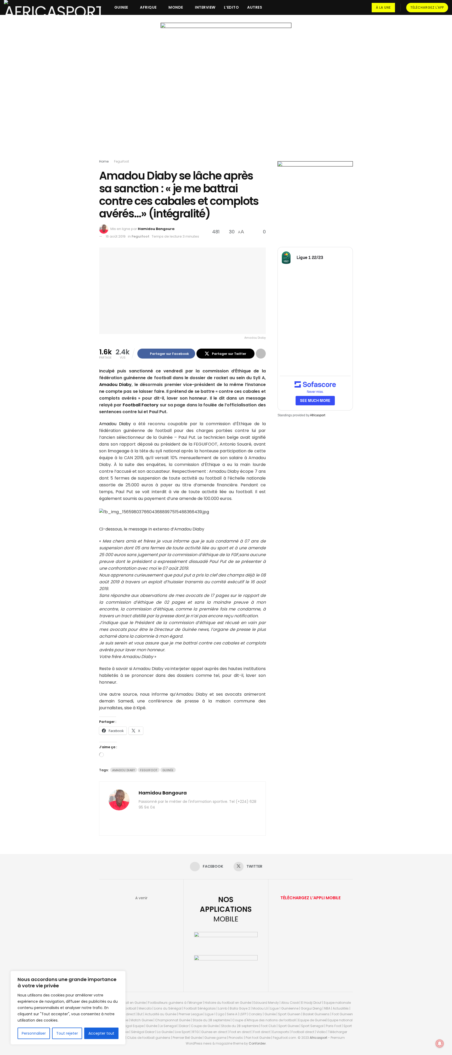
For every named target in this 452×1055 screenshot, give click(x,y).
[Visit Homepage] (52, 7)
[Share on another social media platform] (261, 354)
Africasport (317, 415)
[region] (68, 1008)
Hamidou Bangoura (156, 228)
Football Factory (141, 405)
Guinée (168, 770)
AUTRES (254, 7)
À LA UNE (383, 7)
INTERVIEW (205, 7)
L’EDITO (231, 7)
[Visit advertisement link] (226, 92)
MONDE (175, 7)
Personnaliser (34, 1033)
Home (104, 161)
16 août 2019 (116, 236)
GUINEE (121, 7)
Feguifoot (121, 161)
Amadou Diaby (115, 385)
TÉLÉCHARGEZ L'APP (427, 7)
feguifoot (148, 770)
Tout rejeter (67, 1033)
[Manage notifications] (440, 1043)
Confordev (257, 1043)
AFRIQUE (148, 7)
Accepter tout (101, 1033)
